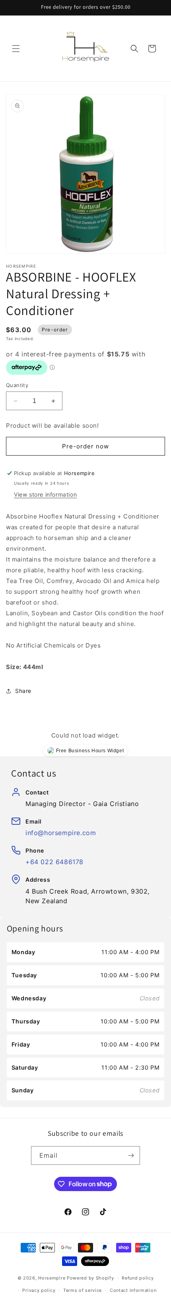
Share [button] (23, 690)
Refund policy (138, 1278)
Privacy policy (38, 1290)
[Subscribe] (131, 1155)
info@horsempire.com (60, 833)
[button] (16, 48)
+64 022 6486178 (54, 862)
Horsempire (51, 1278)
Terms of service (82, 1290)
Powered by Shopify (90, 1278)
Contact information (133, 1290)
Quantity (17, 385)
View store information (45, 494)
